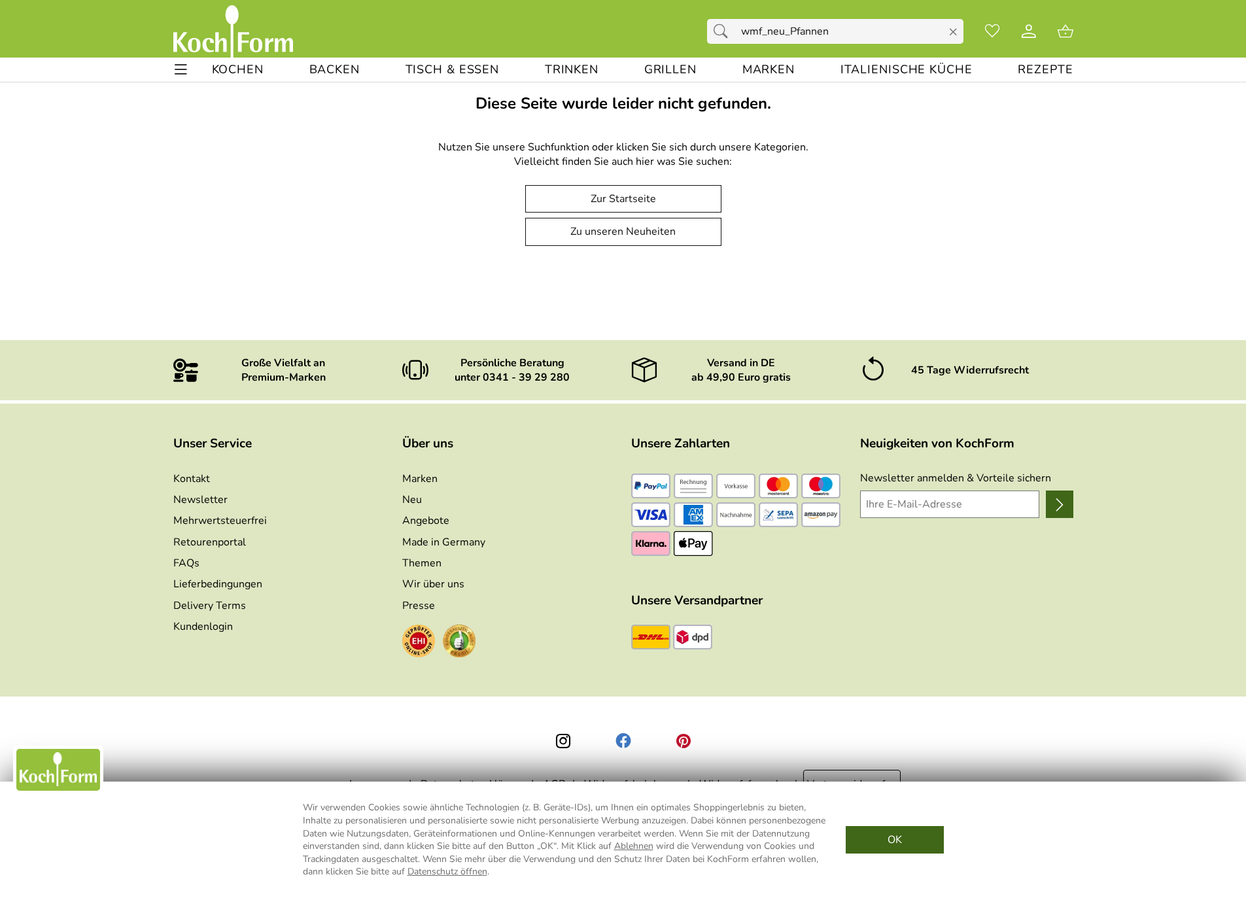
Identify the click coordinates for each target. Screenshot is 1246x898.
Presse (418, 605)
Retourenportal (209, 542)
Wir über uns (433, 584)
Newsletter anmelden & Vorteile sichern (955, 478)
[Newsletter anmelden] (1059, 504)
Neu (412, 499)
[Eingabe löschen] (952, 32)
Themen (421, 563)
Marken (420, 479)
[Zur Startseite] (233, 31)
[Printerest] (683, 741)
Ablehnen (633, 846)
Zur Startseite (623, 199)
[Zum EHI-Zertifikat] (418, 643)
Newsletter (200, 499)
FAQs (186, 563)
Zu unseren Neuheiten (623, 231)
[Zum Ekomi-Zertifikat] (459, 643)
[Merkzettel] (992, 31)
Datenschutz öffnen (447, 871)
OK (895, 840)
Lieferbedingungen (217, 584)
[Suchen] (724, 31)
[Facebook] (623, 741)
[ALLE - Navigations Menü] (181, 69)
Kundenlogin (203, 626)
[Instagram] (563, 741)
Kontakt (191, 479)
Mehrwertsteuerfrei (220, 520)
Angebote (425, 520)
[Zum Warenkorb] (1065, 31)
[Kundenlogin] (1029, 31)
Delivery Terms (209, 605)
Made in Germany (443, 542)
